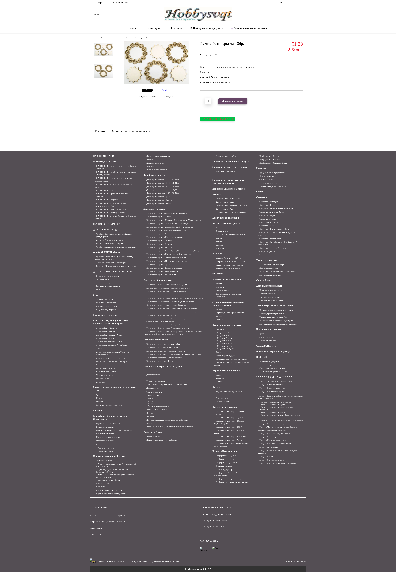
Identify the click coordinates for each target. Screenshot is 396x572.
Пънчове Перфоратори (224, 451)
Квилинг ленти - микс (225, 202)
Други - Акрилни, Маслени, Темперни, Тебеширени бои (112, 353)
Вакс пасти (100, 487)
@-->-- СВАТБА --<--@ (105, 229)
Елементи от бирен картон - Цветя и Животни (166, 305)
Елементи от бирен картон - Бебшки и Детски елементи (170, 302)
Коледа (99, 290)
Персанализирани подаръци (107, 276)
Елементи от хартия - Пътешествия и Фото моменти (168, 254)
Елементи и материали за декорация (163, 366)
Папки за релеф (153, 436)
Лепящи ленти (222, 231)
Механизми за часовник (156, 410)
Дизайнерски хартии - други (158, 197)
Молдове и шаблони (104, 441)
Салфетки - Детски (267, 205)
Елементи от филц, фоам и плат (159, 378)
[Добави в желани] (206, 96)
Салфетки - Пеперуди (268, 222)
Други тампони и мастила (270, 275)
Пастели (219, 320)
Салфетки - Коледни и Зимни (271, 212)
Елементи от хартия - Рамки (158, 234)
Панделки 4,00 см (224, 343)
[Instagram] (292, 2)
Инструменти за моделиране (108, 437)
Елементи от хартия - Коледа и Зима (161, 275)
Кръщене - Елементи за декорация (111, 263)
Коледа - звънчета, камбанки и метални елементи (282, 420)
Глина (98, 445)
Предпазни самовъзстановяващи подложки (277, 310)
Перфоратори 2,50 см (225, 459)
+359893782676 (120, 2)
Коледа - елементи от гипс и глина (275, 413)
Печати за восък (222, 402)
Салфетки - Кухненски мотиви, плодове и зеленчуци (276, 233)
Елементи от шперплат (155, 340)
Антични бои (101, 349)
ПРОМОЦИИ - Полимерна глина (110, 213)
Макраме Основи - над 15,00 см (229, 265)
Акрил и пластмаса (154, 371)
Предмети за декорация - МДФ (229, 427)
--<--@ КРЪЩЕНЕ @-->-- (106, 252)
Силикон (219, 245)
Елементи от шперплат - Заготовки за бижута (165, 351)
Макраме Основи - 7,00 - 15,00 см (230, 261)
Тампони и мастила (266, 260)
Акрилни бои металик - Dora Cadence (112, 345)
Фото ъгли (220, 248)
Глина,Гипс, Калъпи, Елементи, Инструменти (110, 417)
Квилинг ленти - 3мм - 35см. (228, 199)
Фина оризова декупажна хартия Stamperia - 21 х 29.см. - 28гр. (115, 476)
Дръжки (219, 284)
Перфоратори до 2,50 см (226, 456)
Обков (150, 401)
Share (148, 90)
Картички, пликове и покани (108, 286)
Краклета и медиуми (155, 163)
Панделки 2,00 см (224, 338)
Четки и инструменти (268, 183)
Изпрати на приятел (147, 96)
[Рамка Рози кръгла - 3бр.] (156, 83)
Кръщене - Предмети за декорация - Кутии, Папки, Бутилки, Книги (114, 258)
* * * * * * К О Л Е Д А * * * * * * (274, 377)
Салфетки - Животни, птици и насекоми (276, 208)
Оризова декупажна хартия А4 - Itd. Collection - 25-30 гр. (112, 470)
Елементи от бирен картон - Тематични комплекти (167, 328)
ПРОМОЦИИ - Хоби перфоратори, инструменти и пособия (110, 204)
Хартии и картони (267, 294)
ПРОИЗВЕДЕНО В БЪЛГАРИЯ (217, 119)
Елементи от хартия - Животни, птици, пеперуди (167, 223)
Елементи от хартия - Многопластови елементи (166, 261)
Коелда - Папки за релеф (269, 437)
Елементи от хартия (154, 209)
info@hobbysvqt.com (221, 514)
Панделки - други (224, 346)
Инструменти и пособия (156, 170)
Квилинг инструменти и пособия (273, 317)
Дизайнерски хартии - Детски (158, 204)
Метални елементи (154, 392)
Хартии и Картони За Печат (271, 300)
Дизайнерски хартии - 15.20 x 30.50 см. (163, 193)
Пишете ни (95, 534)
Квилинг (217, 194)
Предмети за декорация (106, 310)
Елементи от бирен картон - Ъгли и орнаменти (166, 291)
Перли (218, 375)
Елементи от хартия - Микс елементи (162, 271)
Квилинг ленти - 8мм (225, 209)
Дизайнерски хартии (104, 299)
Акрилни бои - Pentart (105, 331)
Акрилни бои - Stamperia (106, 328)
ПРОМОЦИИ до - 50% (105, 161)
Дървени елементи (154, 374)
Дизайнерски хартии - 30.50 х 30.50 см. (163, 186)
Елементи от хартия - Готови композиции (164, 268)
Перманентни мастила (268, 268)
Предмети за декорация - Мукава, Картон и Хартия (229, 422)
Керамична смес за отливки (108, 423)
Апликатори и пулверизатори (271, 265)
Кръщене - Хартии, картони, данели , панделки (116, 266)
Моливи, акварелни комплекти (272, 186)
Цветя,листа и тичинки (269, 329)
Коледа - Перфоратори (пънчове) (273, 440)
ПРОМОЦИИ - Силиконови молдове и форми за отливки (115, 167)
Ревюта (100, 130)
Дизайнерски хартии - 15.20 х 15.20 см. (163, 180)
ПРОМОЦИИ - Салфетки (107, 200)
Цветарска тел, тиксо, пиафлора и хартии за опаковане (169, 427)
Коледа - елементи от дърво (273, 418)
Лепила (149, 159)
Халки (150, 404)
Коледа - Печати (266, 457)
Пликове (219, 175)
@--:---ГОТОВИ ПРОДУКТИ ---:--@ (112, 271)
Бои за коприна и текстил (107, 365)
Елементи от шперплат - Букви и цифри (163, 344)
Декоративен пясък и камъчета (109, 405)
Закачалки (220, 287)
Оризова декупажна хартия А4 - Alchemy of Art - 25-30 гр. (116, 465)
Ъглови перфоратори (224, 469)
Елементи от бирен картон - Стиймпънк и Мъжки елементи (171, 308)
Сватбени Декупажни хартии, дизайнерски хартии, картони (113, 235)
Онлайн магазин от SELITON (198, 569)
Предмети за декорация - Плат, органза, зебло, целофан (232, 444)
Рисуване (261, 168)
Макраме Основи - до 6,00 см (228, 258)
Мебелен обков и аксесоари (226, 279)
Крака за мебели (223, 290)
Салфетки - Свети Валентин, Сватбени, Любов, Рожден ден (279, 243)
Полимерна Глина (105, 451)
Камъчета (220, 378)
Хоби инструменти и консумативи (274, 306)
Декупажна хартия (104, 461)
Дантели (219, 352)
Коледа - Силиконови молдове (272, 460)
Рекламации (96, 528)
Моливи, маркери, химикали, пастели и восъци (228, 303)
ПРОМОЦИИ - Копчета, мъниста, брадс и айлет (113, 185)
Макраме (217, 254)
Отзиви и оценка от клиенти (251, 28)
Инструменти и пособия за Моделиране (276, 320)
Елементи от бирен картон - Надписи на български (167, 288)
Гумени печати (222, 398)
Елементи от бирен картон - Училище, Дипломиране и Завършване (174, 298)
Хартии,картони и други (269, 286)
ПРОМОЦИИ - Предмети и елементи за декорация (112, 195)
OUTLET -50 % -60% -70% (107, 224)
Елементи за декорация (106, 303)
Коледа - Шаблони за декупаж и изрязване (277, 463)
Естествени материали (155, 381)
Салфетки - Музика (267, 219)
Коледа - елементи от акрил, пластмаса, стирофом (277, 408)
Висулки (97, 410)
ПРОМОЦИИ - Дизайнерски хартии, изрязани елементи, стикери (115, 173)
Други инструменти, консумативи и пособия (278, 324)
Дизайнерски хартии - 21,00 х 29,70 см (163, 190)
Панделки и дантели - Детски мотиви (231, 359)
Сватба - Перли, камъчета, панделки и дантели (116, 247)
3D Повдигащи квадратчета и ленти (231, 235)
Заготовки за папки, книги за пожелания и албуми (228, 181)
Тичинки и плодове (267, 340)
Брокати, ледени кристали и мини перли (113, 395)
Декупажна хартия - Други (109, 480)
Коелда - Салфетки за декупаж (272, 388)
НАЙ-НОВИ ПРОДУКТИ (106, 156)
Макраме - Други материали (228, 268)
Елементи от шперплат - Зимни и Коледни (164, 358)
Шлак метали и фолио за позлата (273, 372)
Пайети (99, 398)
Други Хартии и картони (269, 297)
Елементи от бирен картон (111, 38)
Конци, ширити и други (225, 356)
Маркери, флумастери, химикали (230, 313)
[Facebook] (287, 2)
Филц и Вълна (264, 280)
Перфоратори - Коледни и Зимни (273, 163)
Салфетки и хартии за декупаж (272, 368)
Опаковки (217, 274)
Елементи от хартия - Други (158, 265)
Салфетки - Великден (268, 202)
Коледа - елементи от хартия (273, 404)
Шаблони (150, 166)
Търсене (120, 515)
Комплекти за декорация (225, 218)
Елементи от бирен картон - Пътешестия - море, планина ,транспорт (175, 312)
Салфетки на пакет (267, 255)
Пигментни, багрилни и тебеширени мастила (278, 271)
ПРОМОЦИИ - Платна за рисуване (111, 209)
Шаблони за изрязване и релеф (273, 351)
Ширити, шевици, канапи (106, 306)
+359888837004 (220, 526)
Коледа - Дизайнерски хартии (271, 392)
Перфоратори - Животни (269, 159)
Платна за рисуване (267, 176)
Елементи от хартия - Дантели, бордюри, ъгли (166, 230)
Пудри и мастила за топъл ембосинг (161, 440)
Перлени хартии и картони (270, 290)
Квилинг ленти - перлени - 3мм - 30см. (232, 206)
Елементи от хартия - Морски (159, 247)
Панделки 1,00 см (224, 335)
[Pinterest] (301, 2)
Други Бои (100, 382)
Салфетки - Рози (266, 226)
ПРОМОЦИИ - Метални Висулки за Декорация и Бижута (116, 217)
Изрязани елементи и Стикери (228, 189)
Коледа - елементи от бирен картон (276, 402)
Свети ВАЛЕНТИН (266, 346)
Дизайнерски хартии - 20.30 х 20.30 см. (163, 183)
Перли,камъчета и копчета (226, 370)
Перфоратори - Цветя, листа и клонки (232, 482)
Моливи (219, 316)
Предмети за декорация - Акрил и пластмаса (229, 412)
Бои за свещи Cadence (105, 368)
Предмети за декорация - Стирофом (231, 436)
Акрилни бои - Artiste (105, 338)
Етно (95, 295)
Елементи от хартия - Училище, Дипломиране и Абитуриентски (173, 220)
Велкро (219, 242)
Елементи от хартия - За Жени (159, 241)
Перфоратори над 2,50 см (226, 463)
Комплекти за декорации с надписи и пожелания (166, 385)
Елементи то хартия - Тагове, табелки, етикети (166, 258)
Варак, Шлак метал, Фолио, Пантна (111, 494)
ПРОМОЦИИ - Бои (104, 190)
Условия (120, 522)
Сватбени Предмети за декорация (110, 240)
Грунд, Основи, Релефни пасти (109, 490)
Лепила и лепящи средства (226, 223)
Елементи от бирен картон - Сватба (161, 295)
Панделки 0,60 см (224, 333)
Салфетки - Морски (267, 215)
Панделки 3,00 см (224, 341)
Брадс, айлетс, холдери (105, 315)
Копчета (219, 382)
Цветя (262, 334)
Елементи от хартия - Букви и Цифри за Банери (166, 213)
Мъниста (99, 402)
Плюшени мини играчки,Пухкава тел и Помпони (167, 420)
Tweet (164, 90)
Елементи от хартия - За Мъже (159, 244)
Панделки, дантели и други (226, 325)
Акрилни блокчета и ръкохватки (229, 391)
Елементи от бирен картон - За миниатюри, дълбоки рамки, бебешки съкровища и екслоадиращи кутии (175, 320)
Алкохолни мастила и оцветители (110, 358)
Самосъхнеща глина (106, 448)
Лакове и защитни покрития (158, 156)
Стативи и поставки (267, 180)
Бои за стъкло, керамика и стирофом (112, 361)
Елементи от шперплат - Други (159, 361)
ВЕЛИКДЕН (262, 357)
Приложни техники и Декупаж (109, 456)
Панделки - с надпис (225, 349)
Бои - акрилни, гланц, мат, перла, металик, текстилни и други (111, 322)
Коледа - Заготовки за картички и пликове (277, 381)
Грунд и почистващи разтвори (272, 173)
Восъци (219, 309)
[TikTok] (296, 2)
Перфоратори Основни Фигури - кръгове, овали (228, 474)
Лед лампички (152, 388)
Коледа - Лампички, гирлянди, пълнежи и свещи (280, 424)
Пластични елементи (105, 434)
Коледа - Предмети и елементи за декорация (278, 444)
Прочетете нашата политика (165, 561)
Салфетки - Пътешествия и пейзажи (274, 229)
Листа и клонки (266, 337)
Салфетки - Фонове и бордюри (272, 248)
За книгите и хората (104, 283)
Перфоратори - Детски (269, 156)
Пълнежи (150, 416)
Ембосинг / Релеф (152, 432)
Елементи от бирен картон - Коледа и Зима (164, 325)
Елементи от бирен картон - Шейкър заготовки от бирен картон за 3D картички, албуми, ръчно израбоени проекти (175, 333)
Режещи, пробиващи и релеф (271, 314)
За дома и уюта (102, 279)
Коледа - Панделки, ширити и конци (274, 433)
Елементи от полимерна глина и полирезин (114, 430)
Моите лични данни (296, 561)
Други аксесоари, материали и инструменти (227, 295)
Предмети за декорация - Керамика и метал (230, 431)
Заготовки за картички (225, 171)
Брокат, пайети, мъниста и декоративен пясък (114, 389)
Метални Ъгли (154, 396)
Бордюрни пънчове (224, 466)
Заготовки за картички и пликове (230, 167)
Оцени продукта (166, 96)
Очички (149, 413)
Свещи (260, 192)
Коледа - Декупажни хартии (271, 385)
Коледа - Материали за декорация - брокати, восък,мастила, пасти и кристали (277, 428)
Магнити (151, 398)
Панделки (220, 329)
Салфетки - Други (267, 251)
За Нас (93, 515)
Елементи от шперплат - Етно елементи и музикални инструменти (174, 354)
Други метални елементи (158, 406)
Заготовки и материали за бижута (230, 161)
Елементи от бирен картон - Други (161, 315)
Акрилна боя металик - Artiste (109, 342)
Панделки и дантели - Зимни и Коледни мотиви (231, 363)
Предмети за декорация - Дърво (229, 417)
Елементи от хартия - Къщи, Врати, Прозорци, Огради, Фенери (173, 251)
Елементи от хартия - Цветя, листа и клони (164, 237)
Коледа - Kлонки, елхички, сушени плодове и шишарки (278, 451)
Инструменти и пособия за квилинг (231, 212)
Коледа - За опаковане (268, 447)
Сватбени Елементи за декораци (109, 244)
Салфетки (261, 197)
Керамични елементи (105, 427)
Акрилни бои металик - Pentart (109, 335)
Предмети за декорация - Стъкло (229, 440)
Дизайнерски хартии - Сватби (159, 200)
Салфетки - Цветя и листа (270, 239)
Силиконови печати (224, 395)
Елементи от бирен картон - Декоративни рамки (143, 38)
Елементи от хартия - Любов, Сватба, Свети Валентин (169, 227)
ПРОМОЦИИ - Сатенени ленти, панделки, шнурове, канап (113, 179)
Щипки (149, 423)
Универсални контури (105, 375)
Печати (216, 387)
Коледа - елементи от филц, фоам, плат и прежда (282, 415)
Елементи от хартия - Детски (158, 217)
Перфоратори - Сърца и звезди (229, 479)
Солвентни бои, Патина (106, 372)
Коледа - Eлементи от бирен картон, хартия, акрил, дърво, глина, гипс (280, 397)
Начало (133, 28)
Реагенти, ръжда (103, 379)
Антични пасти (102, 483)
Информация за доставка (102, 522)
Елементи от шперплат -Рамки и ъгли (162, 347)
